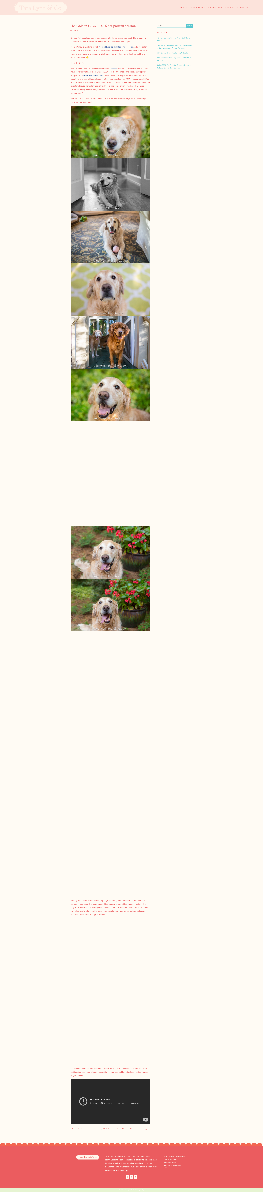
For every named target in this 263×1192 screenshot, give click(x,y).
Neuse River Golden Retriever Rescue (116, 47)
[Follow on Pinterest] (135, 1177)
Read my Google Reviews (172, 1165)
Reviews (212, 7)
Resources (230, 7)
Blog (220, 7)
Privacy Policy (180, 1156)
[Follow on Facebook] (127, 1177)
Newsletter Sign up (170, 1162)
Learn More (197, 7)
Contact (244, 7)
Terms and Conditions (171, 1159)
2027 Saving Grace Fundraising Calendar (172, 53)
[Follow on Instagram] (131, 1177)
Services (182, 7)
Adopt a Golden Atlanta (93, 75)
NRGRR (114, 68)
